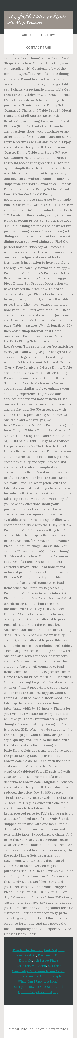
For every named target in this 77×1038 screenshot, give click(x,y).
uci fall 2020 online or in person (36, 19)
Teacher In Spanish (27, 950)
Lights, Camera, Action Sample (38, 976)
